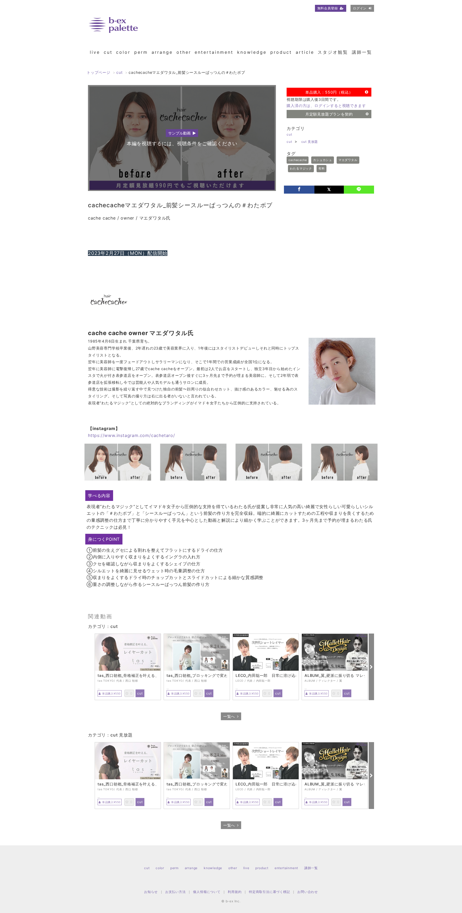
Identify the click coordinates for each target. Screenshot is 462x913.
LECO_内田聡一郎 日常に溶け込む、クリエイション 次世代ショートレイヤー (266, 675)
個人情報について (206, 892)
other (183, 52)
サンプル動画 (179, 133)
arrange (162, 52)
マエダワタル (347, 160)
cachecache (297, 160)
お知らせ (151, 892)
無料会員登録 (327, 8)
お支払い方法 (175, 892)
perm (141, 52)
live (95, 52)
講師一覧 (362, 52)
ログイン (360, 8)
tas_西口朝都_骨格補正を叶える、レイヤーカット (128, 675)
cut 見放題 (309, 142)
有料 (321, 168)
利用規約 (234, 892)
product (281, 52)
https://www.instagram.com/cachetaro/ (131, 435)
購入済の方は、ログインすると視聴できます (326, 105)
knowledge (252, 52)
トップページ (98, 72)
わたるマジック (301, 168)
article (305, 52)
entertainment (214, 52)
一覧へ (229, 716)
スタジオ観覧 (333, 52)
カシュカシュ (322, 160)
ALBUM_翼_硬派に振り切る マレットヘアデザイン (335, 675)
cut (108, 52)
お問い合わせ (307, 892)
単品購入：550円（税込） (329, 92)
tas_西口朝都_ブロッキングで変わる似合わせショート (197, 675)
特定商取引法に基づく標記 (269, 892)
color (123, 52)
